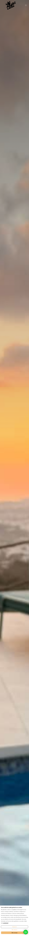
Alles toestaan (14, 932)
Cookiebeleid (5, 923)
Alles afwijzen (14, 929)
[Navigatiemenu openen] (26, 5)
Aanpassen (14, 926)
